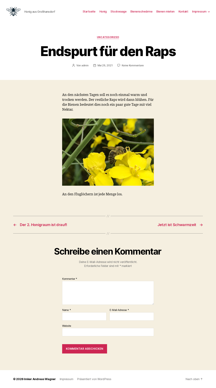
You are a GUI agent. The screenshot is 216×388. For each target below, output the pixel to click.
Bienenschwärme (141, 11)
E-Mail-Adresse (119, 310)
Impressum (199, 11)
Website (66, 325)
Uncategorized (108, 37)
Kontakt (183, 11)
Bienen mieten (165, 11)
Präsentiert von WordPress (94, 379)
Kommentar (69, 279)
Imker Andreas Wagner (40, 379)
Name (66, 310)
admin (85, 65)
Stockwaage (119, 11)
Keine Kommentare (133, 65)
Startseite (89, 11)
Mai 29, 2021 (105, 65)
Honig (103, 11)
